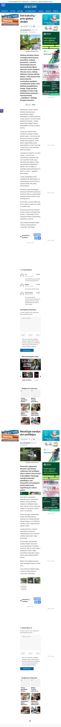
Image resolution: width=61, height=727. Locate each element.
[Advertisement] (35, 254)
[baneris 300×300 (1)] (51, 40)
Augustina (40, 1)
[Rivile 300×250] (51, 88)
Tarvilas (50, 1)
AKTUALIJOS (23, 32)
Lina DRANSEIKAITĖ (25, 30)
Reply (38, 274)
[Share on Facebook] (29, 26)
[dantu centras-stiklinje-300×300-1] (51, 22)
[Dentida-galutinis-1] (51, 72)
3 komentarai (32, 32)
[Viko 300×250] (51, 56)
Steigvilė (45, 1)
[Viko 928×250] (30, 104)
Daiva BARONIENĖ (25, 443)
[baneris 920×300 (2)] (30, 493)
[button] (32, 26)
